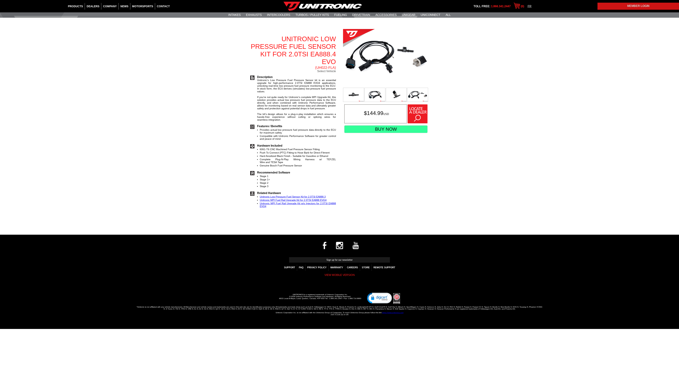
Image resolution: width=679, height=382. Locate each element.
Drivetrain (361, 15)
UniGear (408, 15)
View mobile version (339, 274)
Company (110, 6)
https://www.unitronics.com (393, 313)
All (448, 15)
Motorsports (142, 6)
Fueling (340, 15)
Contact (163, 6)
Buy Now (386, 129)
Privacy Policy (317, 267)
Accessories (386, 15)
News (124, 6)
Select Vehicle (326, 71)
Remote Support (384, 267)
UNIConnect (430, 15)
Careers (352, 267)
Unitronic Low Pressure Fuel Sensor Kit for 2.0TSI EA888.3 (293, 196)
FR (530, 6)
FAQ (301, 267)
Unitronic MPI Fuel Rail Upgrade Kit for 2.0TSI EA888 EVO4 (293, 200)
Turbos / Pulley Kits (312, 15)
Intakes (234, 15)
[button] (379, 298)
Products (75, 6)
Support (289, 267)
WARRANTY (336, 267)
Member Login (638, 5)
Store (366, 267)
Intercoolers (278, 15)
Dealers (93, 6)
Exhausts (254, 15)
